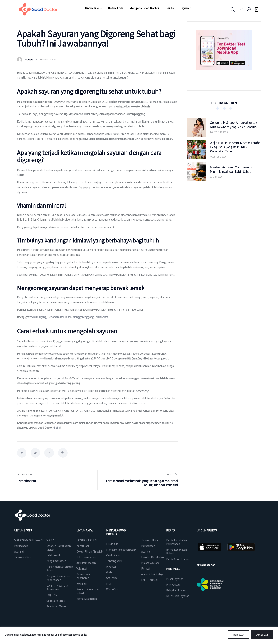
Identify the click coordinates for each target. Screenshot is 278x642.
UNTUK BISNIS (23, 530)
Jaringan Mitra (22, 557)
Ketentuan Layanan (177, 596)
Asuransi (19, 551)
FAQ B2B (51, 595)
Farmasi (145, 568)
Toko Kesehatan (86, 557)
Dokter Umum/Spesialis (90, 551)
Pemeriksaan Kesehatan (83, 576)
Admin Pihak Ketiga (152, 574)
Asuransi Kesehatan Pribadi (87, 591)
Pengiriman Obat (56, 561)
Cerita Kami (113, 555)
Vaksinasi (81, 568)
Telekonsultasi (54, 555)
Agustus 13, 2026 (219, 132)
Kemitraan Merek (56, 606)
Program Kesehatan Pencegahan (57, 578)
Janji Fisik (81, 583)
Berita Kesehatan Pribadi (176, 551)
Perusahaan (21, 546)
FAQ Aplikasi (173, 584)
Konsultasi (82, 546)
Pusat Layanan (174, 579)
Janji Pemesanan (86, 563)
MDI (108, 583)
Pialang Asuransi (150, 563)
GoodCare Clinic (55, 600)
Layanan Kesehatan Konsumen (57, 587)
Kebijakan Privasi (176, 590)
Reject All (238, 634)
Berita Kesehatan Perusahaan (176, 542)
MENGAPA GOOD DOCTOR (116, 532)
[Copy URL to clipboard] (63, 453)
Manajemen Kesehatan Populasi (59, 568)
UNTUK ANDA (84, 530)
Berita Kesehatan (86, 599)
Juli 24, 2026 (216, 176)
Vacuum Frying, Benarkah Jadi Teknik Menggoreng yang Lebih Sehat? (69, 317)
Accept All (262, 634)
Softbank (111, 578)
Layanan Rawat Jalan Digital (58, 547)
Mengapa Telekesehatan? (121, 549)
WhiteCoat (112, 589)
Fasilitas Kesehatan (152, 557)
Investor (111, 566)
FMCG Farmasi (149, 580)
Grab (109, 572)
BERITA (170, 530)
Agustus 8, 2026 (218, 156)
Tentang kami (114, 561)
